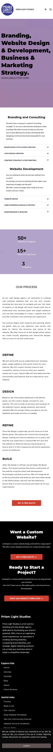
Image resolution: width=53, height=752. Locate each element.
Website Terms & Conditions (16, 723)
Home (6, 667)
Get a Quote (9, 710)
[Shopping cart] (50, 9)
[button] (45, 9)
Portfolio (7, 676)
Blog (6, 680)
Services (7, 672)
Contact (7, 701)
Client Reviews (10, 689)
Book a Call (9, 706)
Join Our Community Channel (17, 719)
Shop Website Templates (15, 715)
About (6, 685)
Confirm (26, 746)
